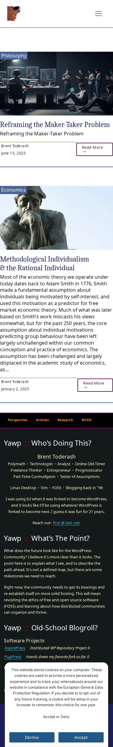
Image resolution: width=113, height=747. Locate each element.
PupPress (13, 656)
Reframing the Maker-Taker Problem (55, 124)
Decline (32, 737)
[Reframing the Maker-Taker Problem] (56, 83)
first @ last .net (66, 522)
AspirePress (15, 648)
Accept (81, 737)
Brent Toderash (14, 146)
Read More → (92, 149)
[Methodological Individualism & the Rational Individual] (56, 218)
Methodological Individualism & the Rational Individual (44, 263)
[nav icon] (98, 13)
